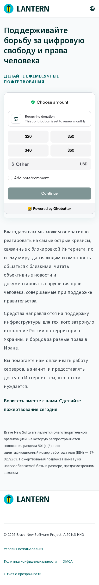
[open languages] (92, 8)
